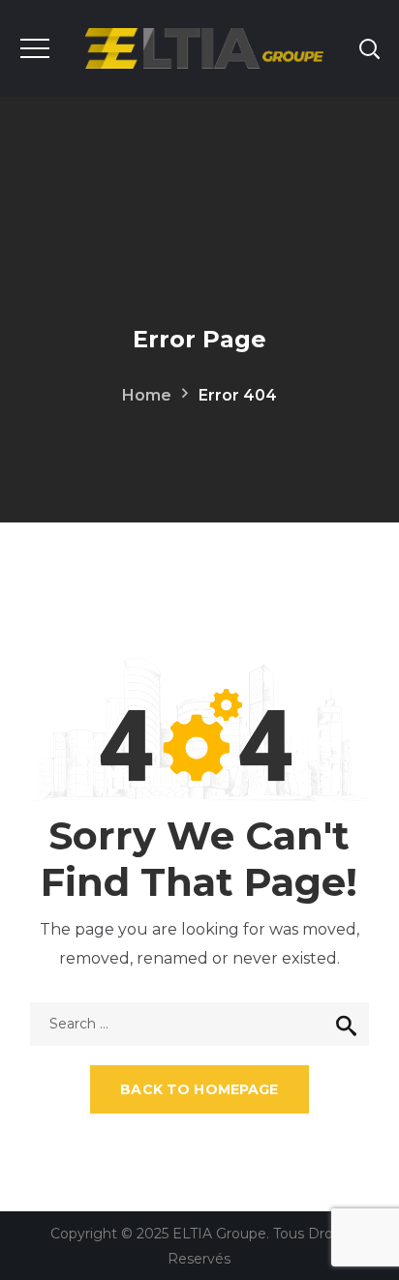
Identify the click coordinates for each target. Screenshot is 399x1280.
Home (146, 395)
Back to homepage (199, 1089)
